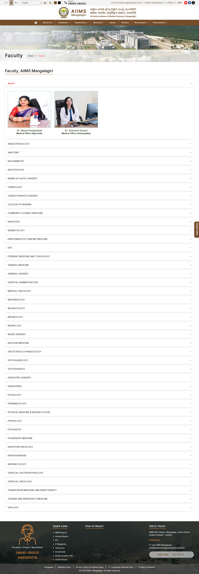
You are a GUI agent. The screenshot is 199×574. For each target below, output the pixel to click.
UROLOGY (13, 507)
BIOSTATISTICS (16, 169)
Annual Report (61, 536)
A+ (16, 2)
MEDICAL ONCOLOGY (19, 291)
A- (7, 2)
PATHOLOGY (14, 395)
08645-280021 (77, 3)
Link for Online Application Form (126, 2)
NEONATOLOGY (16, 308)
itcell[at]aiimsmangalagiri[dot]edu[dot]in (167, 548)
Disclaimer (48, 567)
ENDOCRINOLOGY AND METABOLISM (27, 239)
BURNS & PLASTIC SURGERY (22, 178)
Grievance (60, 548)
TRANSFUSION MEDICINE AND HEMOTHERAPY (32, 490)
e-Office (170, 2)
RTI (56, 540)
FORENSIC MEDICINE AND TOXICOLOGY (29, 256)
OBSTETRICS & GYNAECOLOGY (24, 351)
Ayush (11, 83)
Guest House (61, 559)
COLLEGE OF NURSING (20, 204)
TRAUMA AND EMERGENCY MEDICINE (28, 498)
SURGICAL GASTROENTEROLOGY (25, 472)
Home (30, 56)
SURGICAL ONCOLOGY (20, 481)
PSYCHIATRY (14, 429)
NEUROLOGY (14, 325)
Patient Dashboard (153, 2)
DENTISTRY (14, 221)
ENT (10, 247)
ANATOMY (13, 152)
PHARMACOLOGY (17, 403)
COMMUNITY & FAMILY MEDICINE (25, 213)
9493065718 (27, 558)
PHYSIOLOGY (15, 421)
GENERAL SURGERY (18, 273)
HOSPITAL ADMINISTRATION (23, 282)
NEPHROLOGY (15, 317)
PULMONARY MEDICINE (20, 438)
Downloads (60, 552)
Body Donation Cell (64, 556)
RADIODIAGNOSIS (17, 455)
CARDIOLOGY (15, 187)
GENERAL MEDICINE (18, 265)
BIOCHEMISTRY (16, 161)
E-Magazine (60, 544)
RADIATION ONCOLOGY (20, 446)
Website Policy (64, 567)
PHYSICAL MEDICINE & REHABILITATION (29, 412)
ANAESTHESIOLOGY (18, 143)
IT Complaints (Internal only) (121, 567)
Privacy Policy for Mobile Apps (90, 567)
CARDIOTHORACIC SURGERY (23, 195)
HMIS (179, 2)
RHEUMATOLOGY (17, 464)
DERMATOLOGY (16, 230)
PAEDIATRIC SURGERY (19, 377)
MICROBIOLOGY (16, 299)
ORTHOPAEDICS (16, 369)
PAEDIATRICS (15, 386)
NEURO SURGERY (17, 334)
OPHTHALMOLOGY (18, 360)
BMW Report (61, 532)
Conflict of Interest (146, 567)
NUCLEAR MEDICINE (18, 343)
